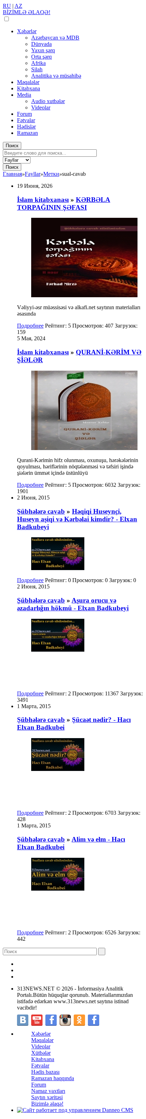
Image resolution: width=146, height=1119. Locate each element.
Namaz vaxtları (48, 1091)
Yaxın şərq (43, 50)
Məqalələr (28, 82)
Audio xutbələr (48, 101)
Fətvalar (26, 120)
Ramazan (27, 133)
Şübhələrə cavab (41, 511)
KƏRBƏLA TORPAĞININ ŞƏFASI (63, 203)
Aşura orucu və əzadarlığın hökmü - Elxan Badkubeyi (73, 604)
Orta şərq (41, 57)
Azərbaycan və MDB (55, 38)
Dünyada (41, 44)
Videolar (40, 107)
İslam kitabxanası (43, 199)
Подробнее (30, 326)
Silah (37, 69)
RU (7, 6)
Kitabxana (28, 88)
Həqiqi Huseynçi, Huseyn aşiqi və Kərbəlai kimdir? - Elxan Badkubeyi (77, 519)
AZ (18, 6)
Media (24, 95)
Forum (24, 114)
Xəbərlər (26, 31)
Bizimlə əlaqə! (47, 1104)
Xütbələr (41, 1053)
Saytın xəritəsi (47, 1097)
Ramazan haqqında (52, 1078)
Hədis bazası (45, 1072)
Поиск (12, 145)
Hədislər (26, 127)
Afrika (38, 63)
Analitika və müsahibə (56, 76)
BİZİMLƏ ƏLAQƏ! (26, 12)
